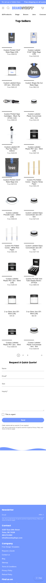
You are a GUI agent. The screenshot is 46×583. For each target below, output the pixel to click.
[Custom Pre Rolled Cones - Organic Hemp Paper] (34, 167)
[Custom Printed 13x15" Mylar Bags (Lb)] (12, 167)
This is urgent (10, 414)
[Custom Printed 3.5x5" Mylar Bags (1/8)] (12, 38)
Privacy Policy (36, 427)
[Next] (37, 355)
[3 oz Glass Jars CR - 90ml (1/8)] (34, 299)
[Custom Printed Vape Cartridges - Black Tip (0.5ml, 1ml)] (12, 101)
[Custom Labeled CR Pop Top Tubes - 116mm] (12, 134)
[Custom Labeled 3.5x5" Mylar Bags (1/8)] (34, 38)
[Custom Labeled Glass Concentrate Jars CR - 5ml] (34, 200)
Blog (3, 559)
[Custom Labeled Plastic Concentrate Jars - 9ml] (34, 330)
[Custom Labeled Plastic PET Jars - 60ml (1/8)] (12, 266)
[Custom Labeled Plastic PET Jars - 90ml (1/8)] (34, 134)
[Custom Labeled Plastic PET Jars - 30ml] (12, 330)
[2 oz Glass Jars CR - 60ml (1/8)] (12, 299)
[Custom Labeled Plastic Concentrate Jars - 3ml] (34, 101)
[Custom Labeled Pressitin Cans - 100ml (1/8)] (12, 200)
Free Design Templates (10, 547)
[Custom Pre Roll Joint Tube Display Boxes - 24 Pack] (34, 266)
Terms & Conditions (9, 566)
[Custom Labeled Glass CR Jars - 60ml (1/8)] (12, 70)
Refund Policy (7, 574)
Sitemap (5, 563)
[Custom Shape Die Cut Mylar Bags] (34, 70)
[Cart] (42, 8)
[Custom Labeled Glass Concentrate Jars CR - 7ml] (34, 233)
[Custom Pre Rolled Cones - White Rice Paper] (12, 233)
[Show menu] (3, 8)
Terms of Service (7, 429)
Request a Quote (8, 551)
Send (23, 420)
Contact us (6, 555)
